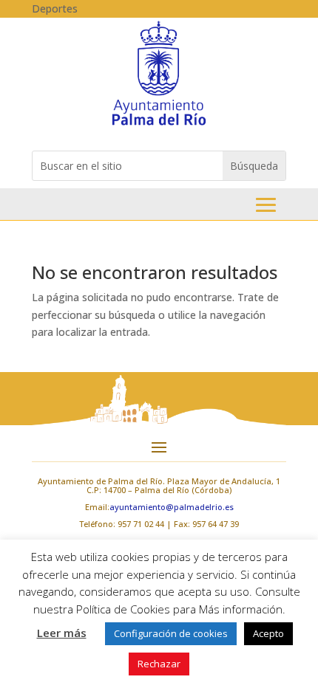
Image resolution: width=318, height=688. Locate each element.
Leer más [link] (62, 632)
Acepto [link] (268, 633)
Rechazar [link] (159, 663)
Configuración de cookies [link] (171, 633)
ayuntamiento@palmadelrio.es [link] (171, 506)
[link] (158, 124)
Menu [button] (266, 205)
